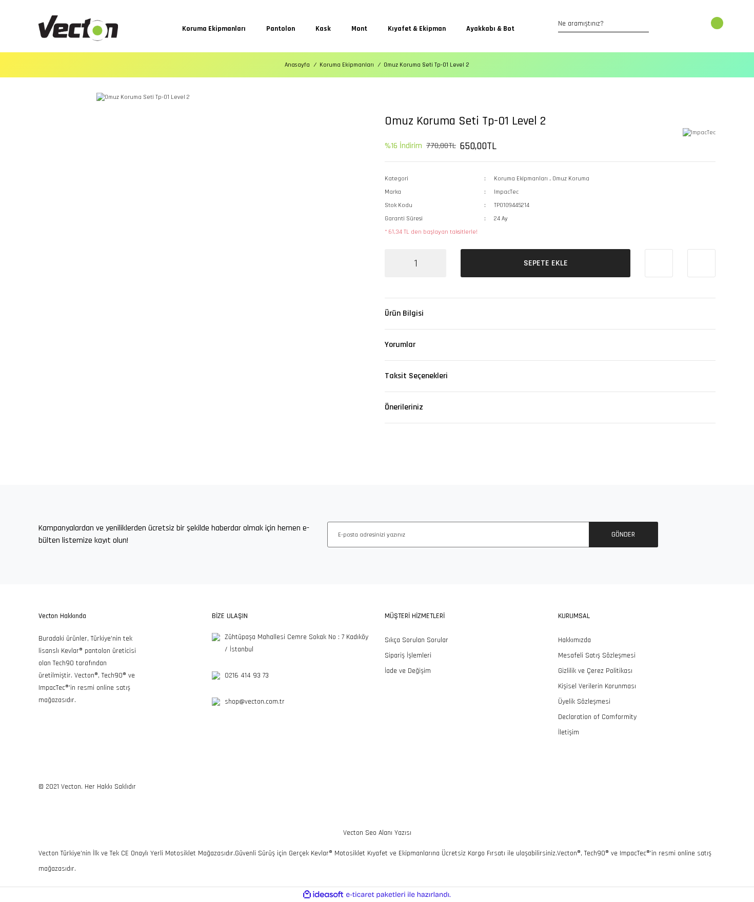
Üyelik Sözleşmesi (584, 701)
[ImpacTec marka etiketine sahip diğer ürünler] (699, 133)
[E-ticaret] (376, 894)
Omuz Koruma (570, 178)
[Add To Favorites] (659, 263)
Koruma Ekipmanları (521, 178)
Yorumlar (400, 344)
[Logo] (78, 28)
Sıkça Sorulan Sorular (416, 640)
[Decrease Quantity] (395, 263)
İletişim (568, 732)
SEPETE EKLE (546, 263)
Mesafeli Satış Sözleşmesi (597, 655)
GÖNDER (623, 534)
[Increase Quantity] (436, 263)
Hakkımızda (574, 640)
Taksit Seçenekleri (416, 376)
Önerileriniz (404, 407)
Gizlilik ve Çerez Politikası (595, 670)
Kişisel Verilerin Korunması (597, 686)
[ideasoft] (323, 894)
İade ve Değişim (408, 670)
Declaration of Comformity (597, 717)
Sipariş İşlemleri (408, 655)
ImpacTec (506, 192)
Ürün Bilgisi (404, 313)
